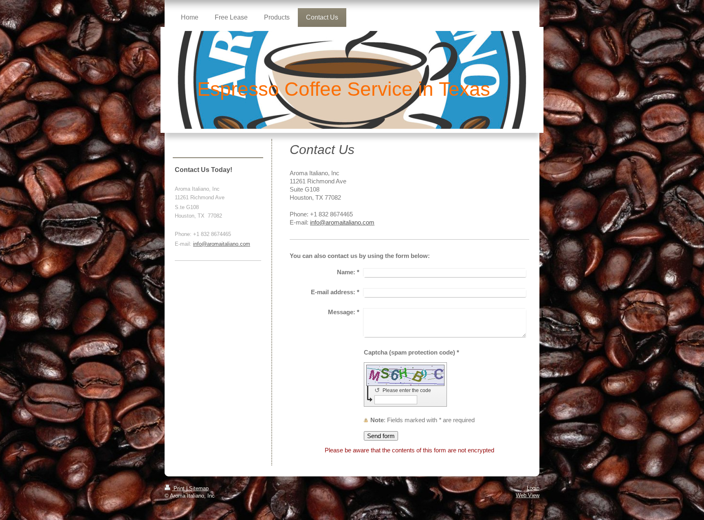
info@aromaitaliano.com (342, 222)
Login (533, 488)
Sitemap (199, 488)
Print (179, 488)
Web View (527, 495)
